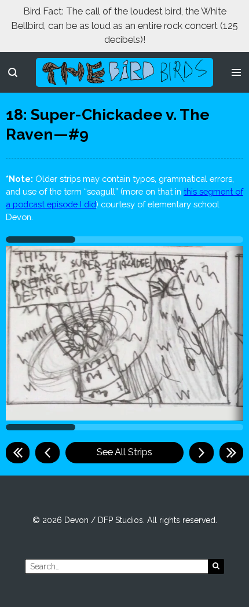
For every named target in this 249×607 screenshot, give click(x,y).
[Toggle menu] (236, 72)
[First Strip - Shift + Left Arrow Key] (18, 452)
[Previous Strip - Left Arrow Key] (47, 452)
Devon (76, 520)
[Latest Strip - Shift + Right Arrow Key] (231, 452)
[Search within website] (12, 72)
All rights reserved (181, 520)
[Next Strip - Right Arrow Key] (201, 452)
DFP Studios (120, 520)
